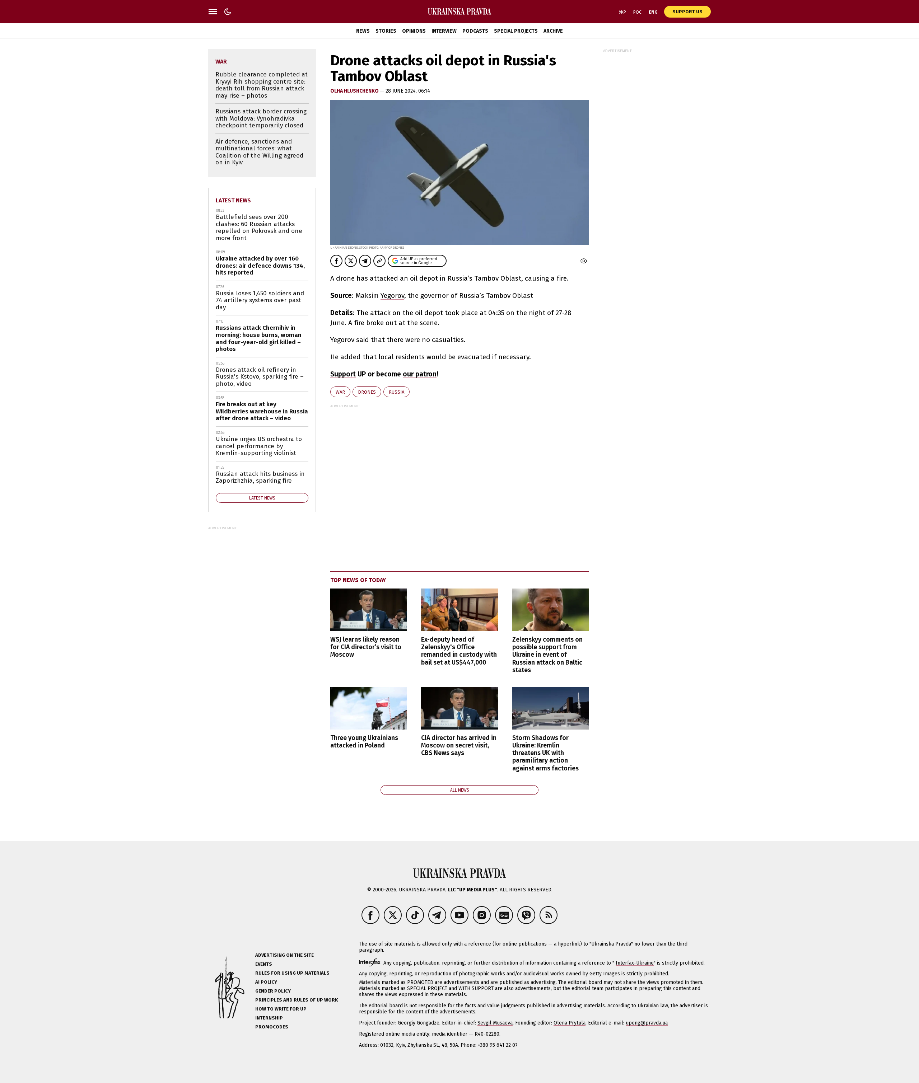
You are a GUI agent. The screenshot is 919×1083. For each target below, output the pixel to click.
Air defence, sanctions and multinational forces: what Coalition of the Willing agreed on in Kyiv (259, 152)
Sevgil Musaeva (495, 1023)
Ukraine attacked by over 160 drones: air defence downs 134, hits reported (260, 265)
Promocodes (271, 1027)
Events (263, 964)
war (340, 392)
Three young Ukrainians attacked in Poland (364, 741)
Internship (269, 1018)
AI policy (266, 982)
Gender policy (273, 991)
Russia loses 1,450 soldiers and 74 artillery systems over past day (260, 300)
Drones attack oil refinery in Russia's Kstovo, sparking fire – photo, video (260, 377)
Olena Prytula (570, 1023)
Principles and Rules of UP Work (296, 1000)
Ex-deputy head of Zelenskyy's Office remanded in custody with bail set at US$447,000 (459, 651)
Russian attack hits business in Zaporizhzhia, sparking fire (260, 477)
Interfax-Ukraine (635, 963)
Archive (553, 31)
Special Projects (516, 31)
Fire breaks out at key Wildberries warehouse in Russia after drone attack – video (262, 411)
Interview (444, 31)
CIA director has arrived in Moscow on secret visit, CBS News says (458, 745)
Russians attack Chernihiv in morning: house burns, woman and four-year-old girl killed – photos (259, 338)
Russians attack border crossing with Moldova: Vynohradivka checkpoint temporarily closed (261, 118)
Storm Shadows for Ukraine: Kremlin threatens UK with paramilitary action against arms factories (545, 753)
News (363, 31)
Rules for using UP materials (292, 973)
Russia (396, 392)
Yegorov (392, 295)
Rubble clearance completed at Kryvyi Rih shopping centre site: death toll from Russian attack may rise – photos (261, 85)
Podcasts (475, 31)
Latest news (233, 200)
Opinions (414, 31)
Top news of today (358, 580)
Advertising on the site (284, 955)
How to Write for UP (281, 1009)
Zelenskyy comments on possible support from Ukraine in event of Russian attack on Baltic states (547, 655)
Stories (385, 31)
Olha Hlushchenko (355, 91)
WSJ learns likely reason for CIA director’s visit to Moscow (365, 647)
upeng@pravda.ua (647, 1023)
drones (367, 392)
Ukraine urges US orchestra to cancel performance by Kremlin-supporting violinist (259, 446)
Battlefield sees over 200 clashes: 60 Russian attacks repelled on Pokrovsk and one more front (259, 227)
